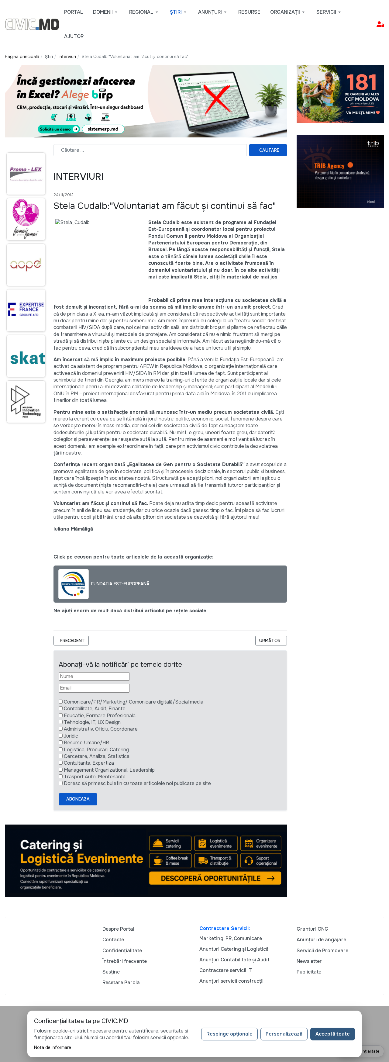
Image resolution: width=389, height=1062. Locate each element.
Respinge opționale (229, 1034)
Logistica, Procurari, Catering (96, 749)
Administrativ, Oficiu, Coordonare (101, 729)
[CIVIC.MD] (32, 24)
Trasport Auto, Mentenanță (95, 776)
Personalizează (284, 1034)
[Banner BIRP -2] (146, 100)
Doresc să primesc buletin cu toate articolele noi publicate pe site (137, 783)
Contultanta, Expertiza (89, 763)
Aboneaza (78, 799)
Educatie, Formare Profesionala (100, 715)
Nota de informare (52, 1047)
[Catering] (146, 860)
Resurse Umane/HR (86, 742)
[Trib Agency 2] (340, 171)
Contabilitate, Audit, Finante (95, 708)
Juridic (71, 736)
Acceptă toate (332, 1034)
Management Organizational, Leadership (109, 770)
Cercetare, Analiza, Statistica (96, 756)
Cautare (269, 150)
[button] (106, 12)
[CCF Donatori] (340, 93)
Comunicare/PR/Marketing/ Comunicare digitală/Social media (133, 702)
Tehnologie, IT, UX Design (92, 722)
